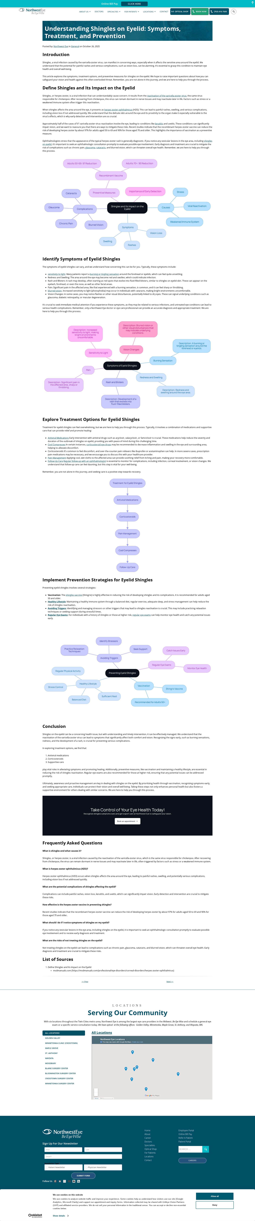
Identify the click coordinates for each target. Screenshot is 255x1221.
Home (147, 1130)
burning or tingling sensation (104, 274)
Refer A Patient (185, 1138)
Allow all (215, 1196)
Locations (148, 11)
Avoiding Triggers (57, 608)
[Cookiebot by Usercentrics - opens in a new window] (35, 1216)
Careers (192, 1160)
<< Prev (85, 981)
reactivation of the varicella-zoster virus (166, 95)
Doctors (99, 11)
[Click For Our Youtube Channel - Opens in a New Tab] (69, 1181)
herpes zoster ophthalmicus (118, 109)
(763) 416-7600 (220, 11)
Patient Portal (184, 1141)
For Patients (130, 11)
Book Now (201, 11)
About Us (83, 11)
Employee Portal (186, 1130)
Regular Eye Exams (58, 614)
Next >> (170, 981)
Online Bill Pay (185, 1134)
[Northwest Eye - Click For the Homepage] (32, 12)
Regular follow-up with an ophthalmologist (84, 461)
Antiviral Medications (58, 437)
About (147, 1134)
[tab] (63, 1033)
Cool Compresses (56, 444)
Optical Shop (181, 11)
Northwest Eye (61, 46)
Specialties (112, 11)
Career (147, 1138)
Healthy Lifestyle (57, 601)
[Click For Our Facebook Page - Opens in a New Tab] (55, 1181)
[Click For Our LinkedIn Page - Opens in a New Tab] (60, 1181)
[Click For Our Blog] (78, 1181)
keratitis (159, 123)
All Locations (102, 1032)
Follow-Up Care (55, 461)
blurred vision (55, 290)
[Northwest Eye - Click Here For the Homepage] (62, 1135)
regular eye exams (141, 614)
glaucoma (90, 147)
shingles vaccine (74, 595)
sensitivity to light (56, 274)
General (75, 46)
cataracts (101, 147)
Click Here (134, 3)
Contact (164, 11)
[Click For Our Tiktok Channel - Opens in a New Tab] (74, 1181)
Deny (214, 1205)
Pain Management (57, 457)
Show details (59, 1216)
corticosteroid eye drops (98, 444)
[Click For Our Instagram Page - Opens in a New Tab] (64, 1181)
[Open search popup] (233, 11)
